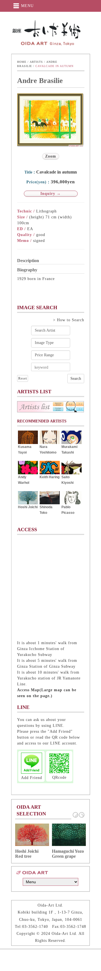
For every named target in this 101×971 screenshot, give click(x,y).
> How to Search (68, 320)
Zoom (50, 156)
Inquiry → (50, 193)
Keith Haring (49, 477)
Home (21, 61)
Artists (36, 61)
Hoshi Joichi (28, 507)
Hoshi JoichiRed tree (26, 854)
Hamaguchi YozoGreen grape (68, 854)
